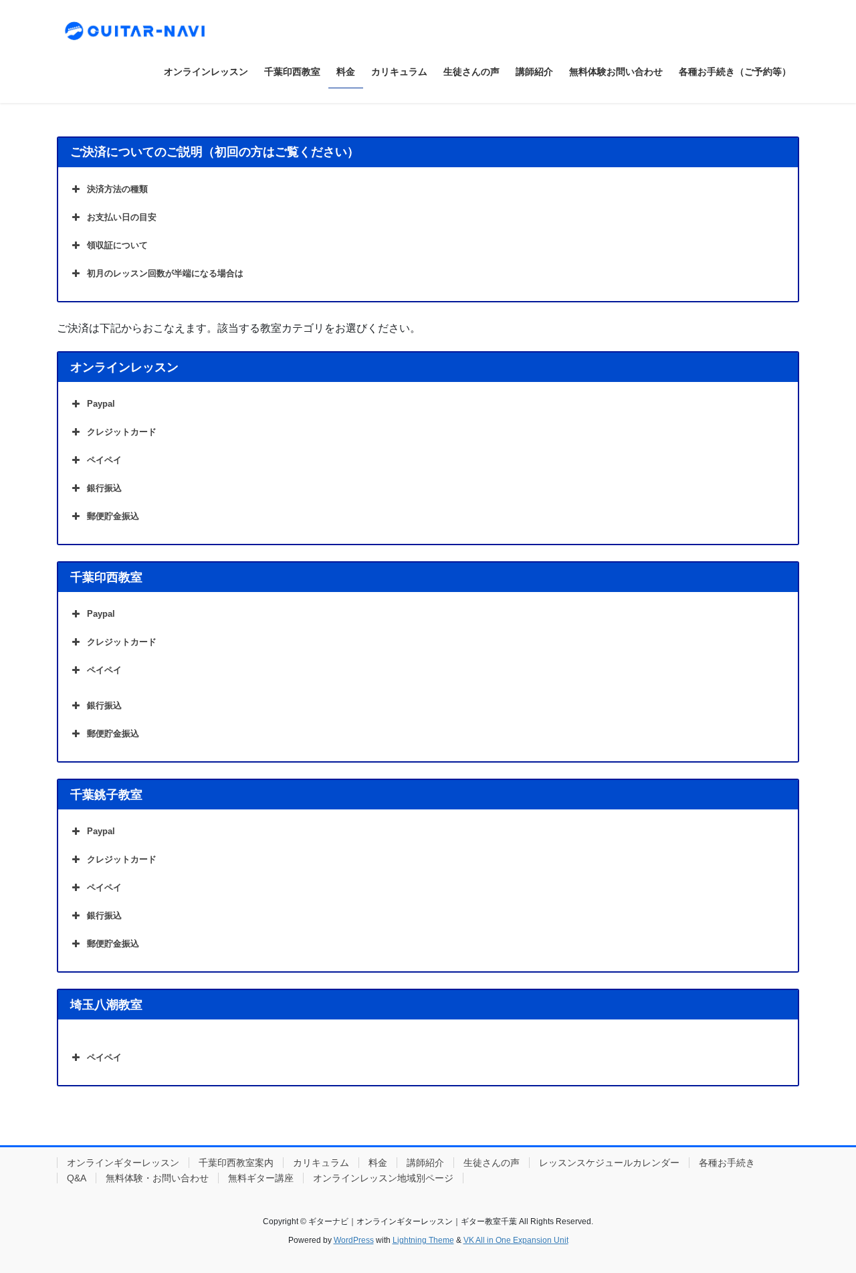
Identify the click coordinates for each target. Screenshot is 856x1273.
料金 (377, 1162)
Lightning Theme (423, 1240)
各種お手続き (727, 1162)
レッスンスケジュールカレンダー (609, 1162)
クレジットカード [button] (121, 432)
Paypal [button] (101, 404)
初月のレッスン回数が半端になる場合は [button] (165, 273)
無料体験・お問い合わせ (157, 1178)
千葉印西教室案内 (236, 1162)
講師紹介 (425, 1162)
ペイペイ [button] (104, 460)
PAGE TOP (823, 1223)
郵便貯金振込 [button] (113, 516)
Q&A (76, 1178)
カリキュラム (321, 1162)
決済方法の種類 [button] (117, 189)
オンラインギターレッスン (123, 1162)
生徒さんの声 (491, 1162)
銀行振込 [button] (104, 488)
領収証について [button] (117, 245)
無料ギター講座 (261, 1178)
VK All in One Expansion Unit (515, 1240)
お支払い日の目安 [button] (121, 217)
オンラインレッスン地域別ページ (383, 1178)
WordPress (354, 1240)
